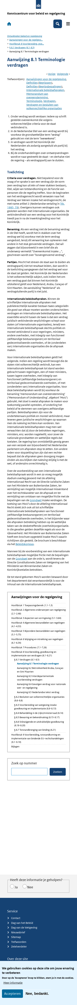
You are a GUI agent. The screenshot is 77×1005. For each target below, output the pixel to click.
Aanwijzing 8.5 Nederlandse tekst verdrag (38, 692)
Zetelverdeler (19, 946)
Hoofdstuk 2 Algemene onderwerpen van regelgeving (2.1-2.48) (38, 611)
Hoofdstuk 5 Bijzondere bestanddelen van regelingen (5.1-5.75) (38, 632)
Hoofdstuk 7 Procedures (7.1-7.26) (29, 647)
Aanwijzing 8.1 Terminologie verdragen (38, 663)
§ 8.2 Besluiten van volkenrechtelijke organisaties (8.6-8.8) (39, 698)
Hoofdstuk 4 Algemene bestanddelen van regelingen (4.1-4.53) (38, 624)
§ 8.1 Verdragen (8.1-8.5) (22, 47)
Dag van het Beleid (22, 923)
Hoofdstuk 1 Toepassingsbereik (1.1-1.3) (32, 605)
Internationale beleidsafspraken (45, 90)
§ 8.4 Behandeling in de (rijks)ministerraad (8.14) (38, 713)
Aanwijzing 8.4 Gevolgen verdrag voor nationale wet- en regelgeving (41, 686)
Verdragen (49, 101)
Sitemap (16, 937)
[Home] (9, 24)
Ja (16, 887)
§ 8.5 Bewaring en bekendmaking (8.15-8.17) (37, 717)
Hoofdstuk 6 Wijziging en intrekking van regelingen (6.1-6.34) (37, 641)
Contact (15, 918)
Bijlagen (15, 746)
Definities (32, 82)
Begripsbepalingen (50, 86)
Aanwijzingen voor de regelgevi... (26, 39)
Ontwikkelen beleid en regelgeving (24, 36)
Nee (30, 887)
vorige (52, 74)
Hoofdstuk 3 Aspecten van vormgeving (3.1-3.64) (36, 618)
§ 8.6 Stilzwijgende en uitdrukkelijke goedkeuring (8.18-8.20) (39, 723)
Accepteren (12, 994)
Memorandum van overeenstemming (37, 95)
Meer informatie (13, 982)
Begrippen (45, 82)
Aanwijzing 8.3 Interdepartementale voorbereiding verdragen (35, 678)
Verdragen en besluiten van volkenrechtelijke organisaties (44, 106)
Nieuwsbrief (18, 932)
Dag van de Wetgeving (24, 927)
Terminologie (34, 101)
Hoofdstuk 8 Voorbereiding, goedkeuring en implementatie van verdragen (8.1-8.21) (33, 653)
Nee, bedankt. (37, 994)
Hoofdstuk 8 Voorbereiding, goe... (26, 43)
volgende (62, 74)
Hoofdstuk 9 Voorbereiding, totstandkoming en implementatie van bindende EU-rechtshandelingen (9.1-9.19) (37, 738)
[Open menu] (68, 23)
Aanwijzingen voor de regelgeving (46, 79)
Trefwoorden (18, 942)
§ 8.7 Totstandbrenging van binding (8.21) (35, 729)
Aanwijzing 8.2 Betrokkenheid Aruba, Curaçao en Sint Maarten (40, 670)
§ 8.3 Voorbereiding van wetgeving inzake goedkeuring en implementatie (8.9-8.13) (35, 706)
